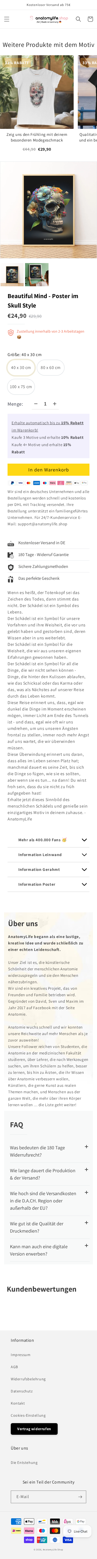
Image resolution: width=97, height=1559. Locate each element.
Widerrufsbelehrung (28, 1379)
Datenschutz (22, 1391)
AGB (14, 1366)
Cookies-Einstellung (28, 1415)
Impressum (20, 1354)
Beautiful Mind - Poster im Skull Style (43, 300)
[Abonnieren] (80, 1497)
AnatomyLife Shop (53, 1549)
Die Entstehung (24, 1462)
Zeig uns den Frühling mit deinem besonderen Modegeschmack (36, 137)
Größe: (24, 355)
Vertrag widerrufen (34, 1428)
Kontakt (18, 1403)
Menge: (15, 404)
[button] (7, 19)
